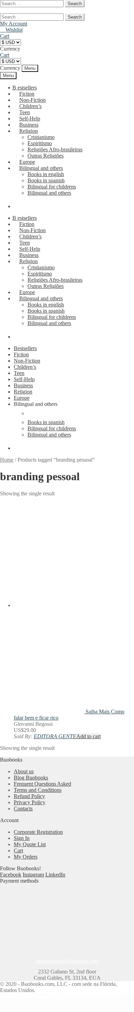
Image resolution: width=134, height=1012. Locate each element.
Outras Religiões (45, 156)
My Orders (25, 857)
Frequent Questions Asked (42, 784)
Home (6, 460)
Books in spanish (46, 180)
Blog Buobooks (31, 777)
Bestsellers (25, 348)
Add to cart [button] (88, 736)
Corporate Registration (38, 832)
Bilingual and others (41, 168)
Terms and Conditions (38, 790)
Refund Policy (29, 796)
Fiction (21, 354)
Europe (22, 398)
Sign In (22, 838)
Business (23, 385)
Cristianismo (41, 137)
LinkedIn (55, 875)
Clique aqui (102, 1002)
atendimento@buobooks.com (67, 961)
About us (24, 771)
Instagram (33, 875)
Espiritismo (39, 143)
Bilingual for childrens (51, 187)
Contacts (23, 808)
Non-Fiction (27, 361)
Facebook (10, 875)
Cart (18, 850)
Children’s (25, 367)
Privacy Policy (29, 802)
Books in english (45, 174)
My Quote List (30, 844)
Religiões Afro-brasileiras (54, 149)
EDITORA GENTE (55, 736)
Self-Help (24, 379)
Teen (19, 373)
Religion (28, 131)
